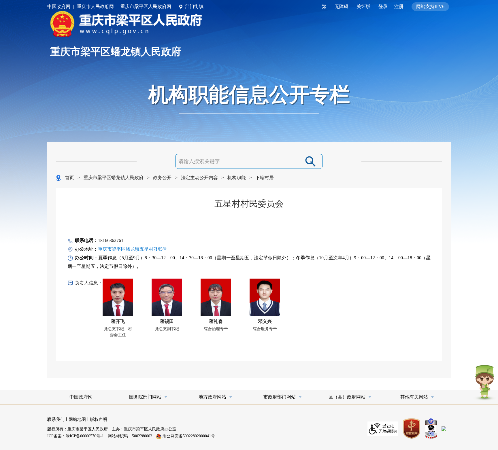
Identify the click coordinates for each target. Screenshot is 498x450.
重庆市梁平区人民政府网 (145, 6)
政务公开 (162, 177)
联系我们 (56, 419)
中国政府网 (58, 6)
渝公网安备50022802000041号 (188, 436)
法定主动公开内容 (199, 177)
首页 (69, 177)
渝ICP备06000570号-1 (85, 436)
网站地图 (77, 419)
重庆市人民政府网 (95, 6)
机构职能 (236, 177)
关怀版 (363, 6)
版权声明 (98, 419)
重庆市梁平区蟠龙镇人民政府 (115, 51)
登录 (383, 6)
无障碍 (341, 6)
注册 (398, 6)
